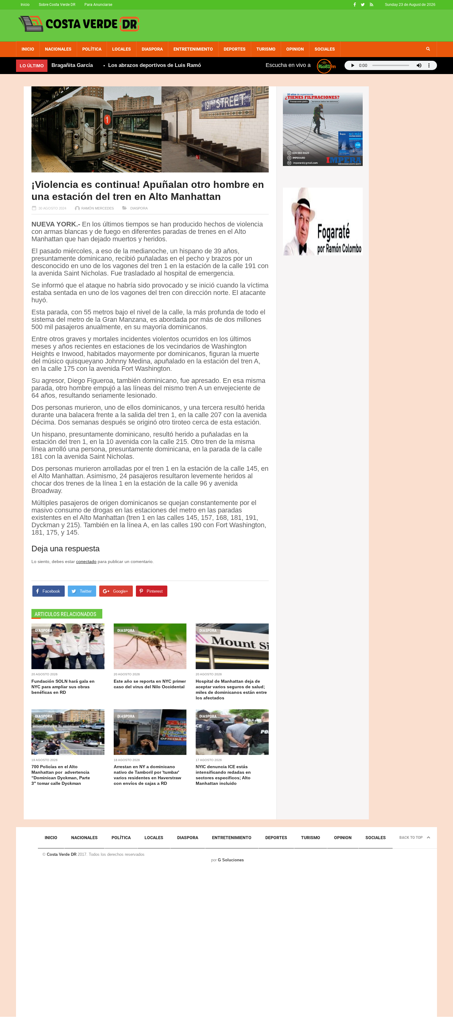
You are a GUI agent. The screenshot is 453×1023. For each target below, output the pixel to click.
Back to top (411, 837)
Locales (121, 49)
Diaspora (152, 49)
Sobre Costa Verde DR (57, 4)
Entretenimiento (193, 49)
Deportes (235, 49)
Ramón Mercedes (97, 208)
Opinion (295, 49)
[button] (428, 49)
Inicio (25, 4)
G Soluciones (231, 860)
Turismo (265, 49)
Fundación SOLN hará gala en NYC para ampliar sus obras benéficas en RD (63, 687)
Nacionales (58, 49)
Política (91, 49)
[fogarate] (322, 220)
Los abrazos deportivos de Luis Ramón (137, 65)
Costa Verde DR (61, 854)
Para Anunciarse (98, 4)
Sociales (325, 49)
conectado (86, 561)
